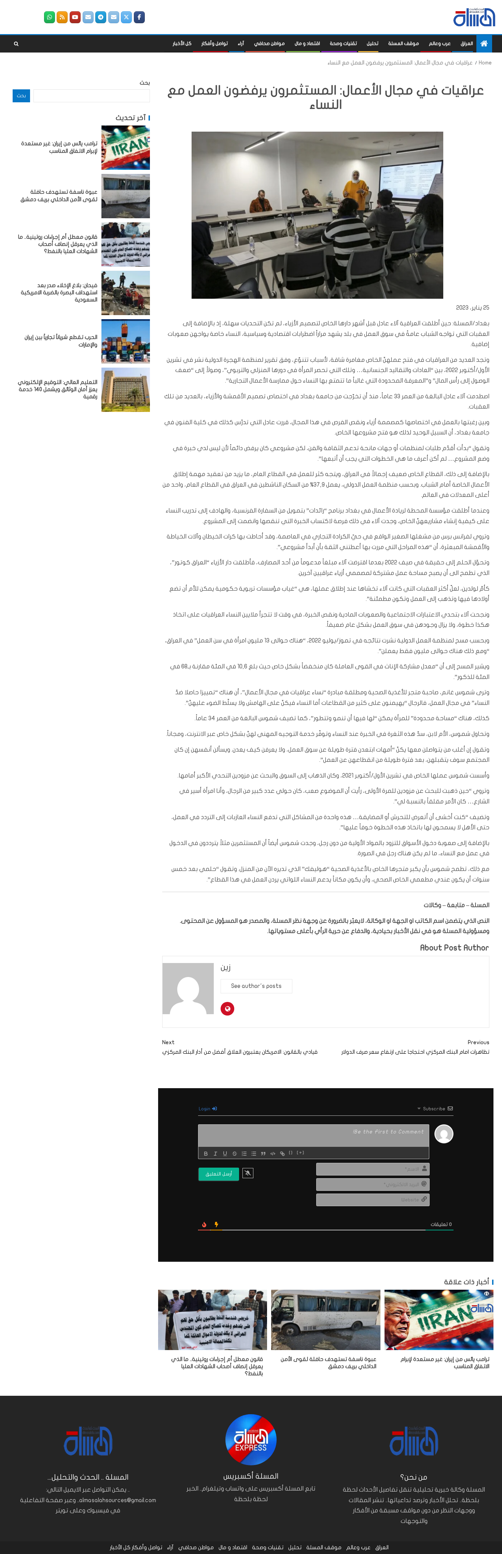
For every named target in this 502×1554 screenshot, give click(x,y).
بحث (145, 83)
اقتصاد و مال (307, 43)
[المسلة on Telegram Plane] (100, 17)
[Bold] (206, 1154)
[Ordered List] (244, 1154)
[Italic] (215, 1154)
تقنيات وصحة (343, 43)
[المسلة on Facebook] (139, 17)
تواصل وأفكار (214, 43)
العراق (467, 43)
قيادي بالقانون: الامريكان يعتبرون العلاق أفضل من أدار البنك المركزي (240, 1047)
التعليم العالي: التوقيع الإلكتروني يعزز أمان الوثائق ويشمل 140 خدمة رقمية (57, 390)
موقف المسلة (403, 43)
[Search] (16, 44)
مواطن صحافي (269, 43)
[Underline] (225, 1154)
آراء (241, 43)
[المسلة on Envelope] (113, 17)
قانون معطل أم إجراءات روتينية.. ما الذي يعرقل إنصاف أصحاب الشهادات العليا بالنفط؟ (217, 1367)
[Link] (282, 1154)
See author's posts (256, 986)
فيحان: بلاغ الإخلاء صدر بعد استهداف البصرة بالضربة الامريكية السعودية (59, 293)
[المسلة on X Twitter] (126, 17)
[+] (301, 1153)
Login (205, 1108)
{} (291, 1153)
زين (226, 967)
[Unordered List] (254, 1154)
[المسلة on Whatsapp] (49, 17)
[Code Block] (273, 1154)
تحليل (372, 43)
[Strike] (234, 1154)
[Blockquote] (263, 1154)
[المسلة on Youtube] (75, 17)
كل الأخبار (182, 43)
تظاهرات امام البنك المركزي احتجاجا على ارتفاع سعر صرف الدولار (415, 1047)
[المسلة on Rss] (62, 17)
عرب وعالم (440, 43)
